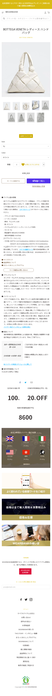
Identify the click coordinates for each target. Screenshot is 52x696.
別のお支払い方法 (38, 186)
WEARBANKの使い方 (26, 629)
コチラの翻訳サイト (26, 249)
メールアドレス (31, 382)
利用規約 (26, 645)
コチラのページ (24, 209)
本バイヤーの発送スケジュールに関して (18, 364)
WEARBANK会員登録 (25, 571)
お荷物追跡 (26, 625)
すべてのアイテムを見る (26, 613)
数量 (8, 164)
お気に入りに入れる (32, 164)
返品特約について (26, 653)
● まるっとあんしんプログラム (13, 265)
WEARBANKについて (26, 641)
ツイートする (25, 382)
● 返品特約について (9, 262)
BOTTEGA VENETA (26, 37)
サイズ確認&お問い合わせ (18, 270)
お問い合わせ (26, 617)
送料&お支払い (26, 621)
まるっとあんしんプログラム (26, 637)
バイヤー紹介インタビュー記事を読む (17, 327)
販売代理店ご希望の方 (26, 665)
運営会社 (26, 661)
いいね (20, 382)
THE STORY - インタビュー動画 (26, 633)
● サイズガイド (7, 260)
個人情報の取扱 (26, 649)
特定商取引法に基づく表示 (26, 657)
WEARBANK (32, 687)
